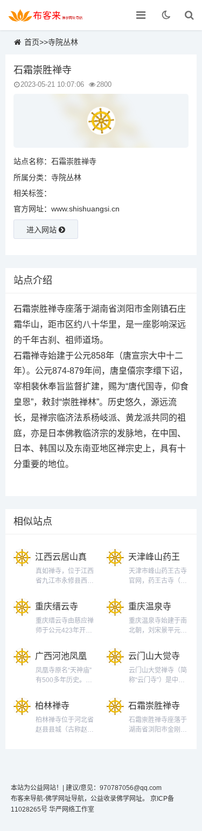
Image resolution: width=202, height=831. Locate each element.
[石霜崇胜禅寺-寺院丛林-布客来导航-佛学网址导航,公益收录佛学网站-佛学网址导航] (45, 15)
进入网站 (42, 229)
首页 (31, 42)
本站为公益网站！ (36, 788)
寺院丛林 (63, 42)
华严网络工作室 (71, 809)
